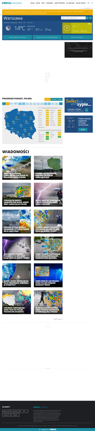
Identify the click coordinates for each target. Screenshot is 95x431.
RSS (24, 411)
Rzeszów (52, 120)
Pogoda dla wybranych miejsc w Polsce (50, 130)
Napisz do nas (6, 411)
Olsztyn (40, 118)
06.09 (49, 104)
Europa (38, 3)
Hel (39, 132)
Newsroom (15, 411)
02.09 (34, 104)
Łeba (51, 132)
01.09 (31, 104)
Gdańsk (52, 112)
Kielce (51, 114)
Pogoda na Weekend (77, 37)
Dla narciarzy (70, 3)
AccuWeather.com (88, 8)
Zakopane (40, 139)
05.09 (45, 104)
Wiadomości (49, 3)
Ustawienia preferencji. (42, 425)
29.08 (20, 104)
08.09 (56, 104)
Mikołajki (52, 134)
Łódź (39, 116)
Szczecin (40, 122)
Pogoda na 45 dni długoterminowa (47, 37)
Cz (11, 104)
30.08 (23, 104)
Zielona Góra (53, 125)
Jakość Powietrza (60, 3)
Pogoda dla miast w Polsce (49, 108)
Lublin (51, 116)
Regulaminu (35, 425)
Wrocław (40, 125)
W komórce (6, 415)
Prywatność (49, 425)
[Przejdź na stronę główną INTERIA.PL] (6, 3)
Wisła (51, 136)
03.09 (38, 104)
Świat (43, 3)
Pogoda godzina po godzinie (17, 37)
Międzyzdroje (41, 134)
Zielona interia (80, 3)
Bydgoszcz (52, 110)
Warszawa (52, 122)
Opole (51, 118)
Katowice (40, 114)
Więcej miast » (41, 127)
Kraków (40, 112)
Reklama (15, 415)
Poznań (40, 120)
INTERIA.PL (60, 425)
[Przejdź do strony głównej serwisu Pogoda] (16, 3)
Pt (16, 104)
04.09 (42, 104)
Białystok (40, 110)
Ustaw (82, 129)
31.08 (27, 104)
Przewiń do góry (57, 319)
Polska (32, 3)
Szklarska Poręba (41, 136)
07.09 (53, 104)
